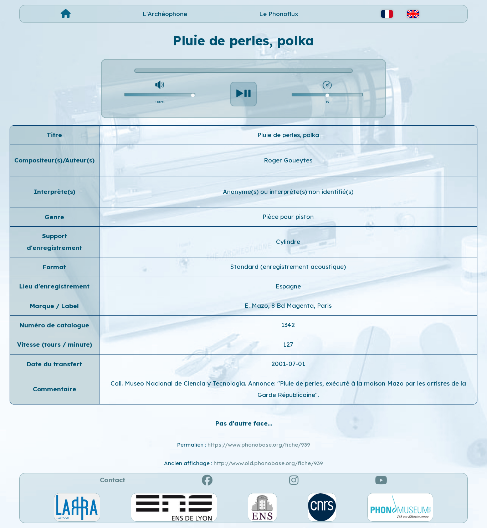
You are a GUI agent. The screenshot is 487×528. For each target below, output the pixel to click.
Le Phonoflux (278, 13)
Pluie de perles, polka (288, 135)
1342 (288, 324)
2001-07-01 (288, 363)
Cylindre (288, 241)
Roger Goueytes (288, 160)
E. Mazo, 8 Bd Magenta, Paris (288, 305)
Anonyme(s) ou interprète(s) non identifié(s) (288, 191)
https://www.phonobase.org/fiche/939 (258, 444)
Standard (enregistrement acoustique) (288, 266)
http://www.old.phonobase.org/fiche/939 (268, 463)
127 (288, 344)
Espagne (288, 286)
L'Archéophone (165, 13)
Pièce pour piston (288, 216)
